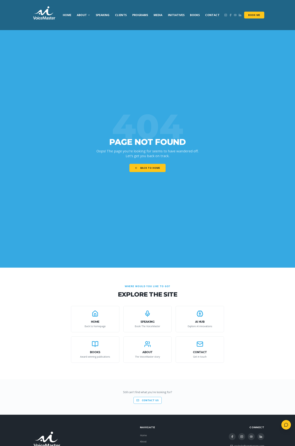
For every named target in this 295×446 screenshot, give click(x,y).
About (82, 15)
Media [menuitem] (158, 15)
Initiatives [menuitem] (176, 15)
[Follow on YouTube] (251, 436)
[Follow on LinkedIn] (260, 436)
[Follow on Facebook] (230, 15)
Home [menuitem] (67, 15)
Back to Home (150, 167)
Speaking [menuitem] (103, 15)
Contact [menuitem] (212, 15)
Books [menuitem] (195, 15)
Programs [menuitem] (140, 15)
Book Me (254, 15)
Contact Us (150, 400)
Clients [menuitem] (121, 15)
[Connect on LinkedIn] (240, 15)
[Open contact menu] (286, 425)
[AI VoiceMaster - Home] (44, 15)
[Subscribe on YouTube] (235, 15)
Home (143, 435)
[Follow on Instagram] (225, 15)
